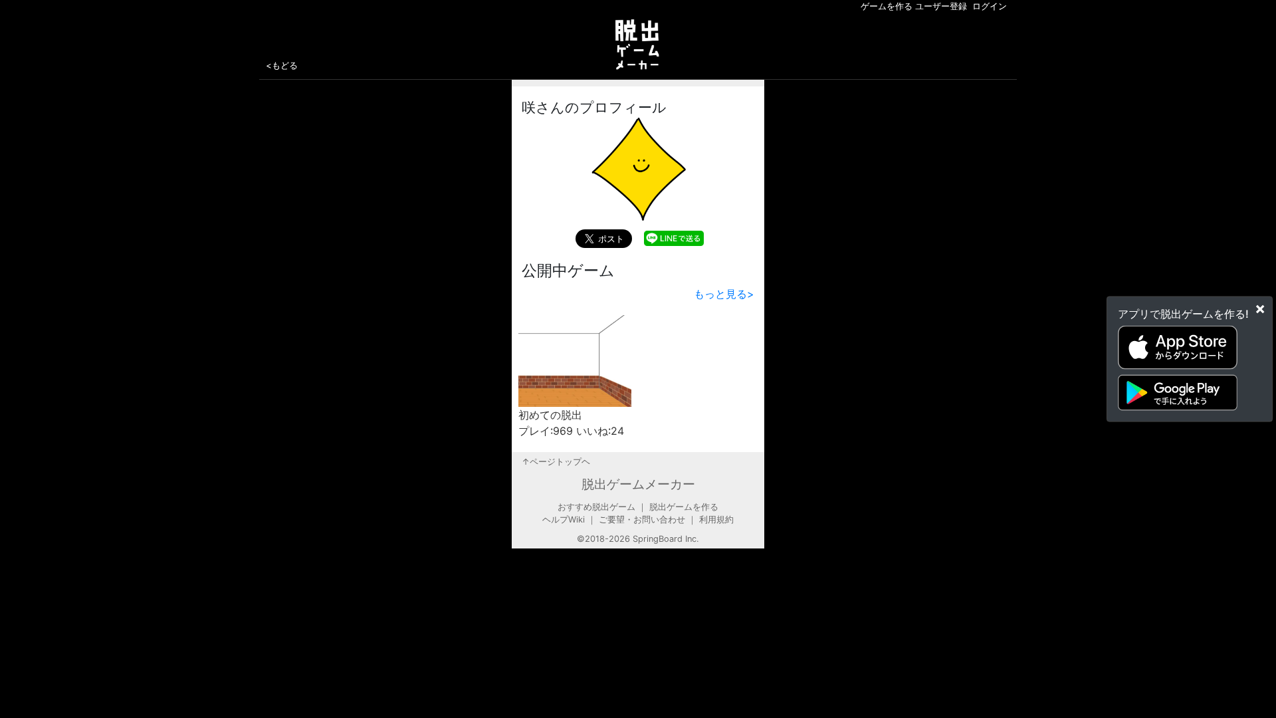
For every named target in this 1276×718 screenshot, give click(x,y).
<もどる (282, 65)
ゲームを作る (886, 6)
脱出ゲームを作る (683, 507)
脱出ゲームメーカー (638, 484)
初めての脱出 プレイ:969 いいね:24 (571, 422)
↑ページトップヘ (556, 462)
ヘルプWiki (563, 520)
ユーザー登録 (941, 6)
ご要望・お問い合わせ (642, 520)
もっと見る (724, 293)
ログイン (989, 6)
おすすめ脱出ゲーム (596, 507)
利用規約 (716, 520)
